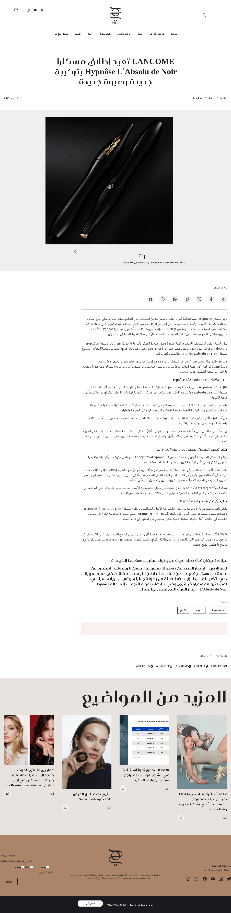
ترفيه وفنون (123, 33)
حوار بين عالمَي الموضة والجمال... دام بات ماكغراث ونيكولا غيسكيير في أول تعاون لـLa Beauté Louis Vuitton (30, 777)
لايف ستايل (105, 33)
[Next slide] (75, 251)
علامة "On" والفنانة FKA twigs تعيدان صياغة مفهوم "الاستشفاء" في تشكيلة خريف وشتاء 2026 (202, 801)
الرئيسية (223, 98)
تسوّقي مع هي (61, 33)
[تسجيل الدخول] (204, 15)
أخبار (89, 33)
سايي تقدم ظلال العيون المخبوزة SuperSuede (92, 796)
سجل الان (90, 903)
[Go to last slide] (143, 251)
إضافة (9, 881)
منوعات (18, 867)
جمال (140, 33)
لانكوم (199, 610)
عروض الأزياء (157, 33)
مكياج (183, 610)
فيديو (78, 33)
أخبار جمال (197, 98)
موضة (174, 33)
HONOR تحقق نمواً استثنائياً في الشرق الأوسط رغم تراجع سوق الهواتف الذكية (146, 775)
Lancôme (218, 610)
